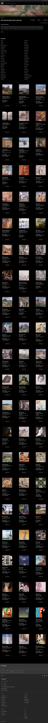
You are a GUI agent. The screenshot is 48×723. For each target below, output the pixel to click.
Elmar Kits (2, 67)
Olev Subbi (25, 66)
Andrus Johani (3, 61)
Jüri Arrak (2, 42)
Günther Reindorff (26, 58)
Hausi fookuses (4, 695)
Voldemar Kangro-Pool (4, 63)
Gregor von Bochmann (4, 45)
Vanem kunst (3, 700)
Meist (25, 714)
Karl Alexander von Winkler (28, 75)
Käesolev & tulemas (4, 711)
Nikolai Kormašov (3, 72)
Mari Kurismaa (26, 40)
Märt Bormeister (3, 47)
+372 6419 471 (5, 690)
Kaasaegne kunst (4, 697)
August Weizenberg (27, 77)
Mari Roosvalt (26, 59)
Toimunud (25, 697)
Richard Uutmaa (26, 71)
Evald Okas (25, 53)
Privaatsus (25, 716)
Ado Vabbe (25, 72)
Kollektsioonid (3, 702)
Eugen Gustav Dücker (4, 51)
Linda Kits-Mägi (3, 69)
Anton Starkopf (26, 64)
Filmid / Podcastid (26, 700)
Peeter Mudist (26, 45)
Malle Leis (25, 42)
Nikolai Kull (2, 79)
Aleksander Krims (3, 77)
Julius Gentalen (3, 55)
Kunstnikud (3, 704)
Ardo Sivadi (26, 63)
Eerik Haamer (2, 56)
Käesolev (25, 695)
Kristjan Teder (26, 69)
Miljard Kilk (2, 66)
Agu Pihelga (26, 55)
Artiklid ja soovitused (4, 705)
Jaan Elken (2, 53)
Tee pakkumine (7, 105)
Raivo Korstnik (3, 74)
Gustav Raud (26, 56)
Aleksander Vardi (26, 74)
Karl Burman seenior (3, 50)
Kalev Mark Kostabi (3, 75)
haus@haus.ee (45, 0)
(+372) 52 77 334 (8, 0)
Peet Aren (2, 40)
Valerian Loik (26, 43)
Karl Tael (25, 67)
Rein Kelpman (3, 64)
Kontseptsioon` (4, 714)
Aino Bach (2, 43)
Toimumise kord (26, 702)
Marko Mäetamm (26, 47)
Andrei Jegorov (3, 59)
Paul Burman (2, 48)
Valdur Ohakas (26, 51)
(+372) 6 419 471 (4, 0)
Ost (24, 711)
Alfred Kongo (2, 71)
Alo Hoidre (2, 58)
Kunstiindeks (26, 717)
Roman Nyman (26, 50)
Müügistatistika (26, 699)
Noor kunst (3, 699)
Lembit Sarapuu (26, 61)
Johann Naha (26, 48)
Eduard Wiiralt (26, 79)
